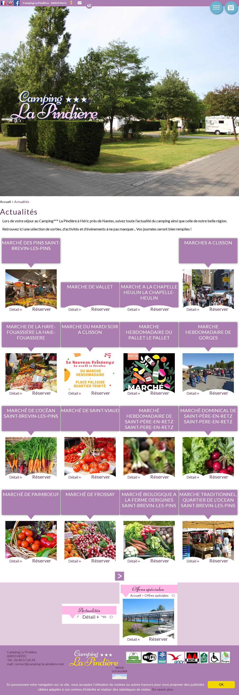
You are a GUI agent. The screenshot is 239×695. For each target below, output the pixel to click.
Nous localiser (119, 669)
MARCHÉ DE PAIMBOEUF (31, 494)
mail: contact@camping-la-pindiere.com (79, 3)
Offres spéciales (148, 588)
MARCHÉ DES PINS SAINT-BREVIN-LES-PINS (31, 245)
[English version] (10, 3)
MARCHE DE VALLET (90, 286)
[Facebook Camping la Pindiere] (17, 2)
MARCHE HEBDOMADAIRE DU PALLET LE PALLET (149, 332)
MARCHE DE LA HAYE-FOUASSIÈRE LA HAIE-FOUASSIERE (31, 332)
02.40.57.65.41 (73, 3)
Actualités (21, 202)
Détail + (90, 617)
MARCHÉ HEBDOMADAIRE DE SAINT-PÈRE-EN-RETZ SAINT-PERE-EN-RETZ (149, 418)
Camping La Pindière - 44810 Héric (45, 3)
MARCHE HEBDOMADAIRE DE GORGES (208, 332)
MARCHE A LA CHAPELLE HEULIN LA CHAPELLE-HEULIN (149, 292)
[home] (50, 119)
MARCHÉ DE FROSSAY (90, 494)
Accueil (5, 202)
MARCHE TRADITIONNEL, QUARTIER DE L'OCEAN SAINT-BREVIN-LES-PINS (208, 499)
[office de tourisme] (225, 662)
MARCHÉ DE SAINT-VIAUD (90, 410)
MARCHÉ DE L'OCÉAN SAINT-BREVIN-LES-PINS (31, 413)
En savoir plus (162, 689)
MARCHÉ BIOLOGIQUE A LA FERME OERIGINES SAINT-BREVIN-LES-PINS (149, 499)
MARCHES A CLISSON (208, 242)
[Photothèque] (89, 6)
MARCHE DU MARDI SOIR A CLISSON (90, 329)
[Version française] (3, 3)
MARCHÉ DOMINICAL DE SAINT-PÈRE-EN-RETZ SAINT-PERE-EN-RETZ (208, 415)
